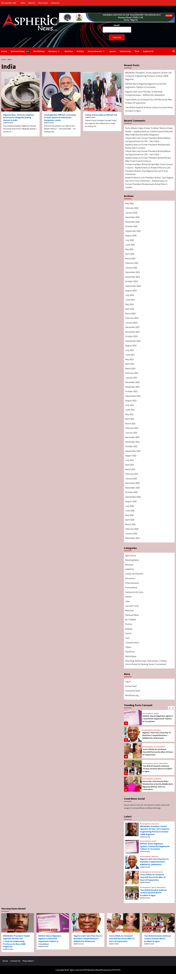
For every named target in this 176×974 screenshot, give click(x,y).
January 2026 (131, 212)
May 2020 (129, 515)
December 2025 (132, 217)
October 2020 (131, 492)
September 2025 (133, 231)
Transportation (132, 642)
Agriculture (130, 555)
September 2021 (133, 451)
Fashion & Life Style (134, 592)
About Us (31, 3)
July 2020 (129, 506)
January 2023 (131, 377)
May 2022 (129, 414)
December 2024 (132, 272)
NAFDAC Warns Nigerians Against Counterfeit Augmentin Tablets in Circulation (145, 85)
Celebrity (129, 569)
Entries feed (131, 686)
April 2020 (129, 519)
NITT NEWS (130, 619)
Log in (128, 681)
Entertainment (95, 51)
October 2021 (131, 446)
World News (39, 51)
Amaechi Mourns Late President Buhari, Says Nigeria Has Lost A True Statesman (147, 171)
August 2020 (130, 501)
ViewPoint (130, 651)
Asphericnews (8, 123)
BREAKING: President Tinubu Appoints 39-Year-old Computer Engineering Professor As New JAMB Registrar (148, 76)
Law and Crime (132, 605)
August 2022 (130, 400)
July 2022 (129, 405)
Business (52, 51)
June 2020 (130, 510)
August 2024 (130, 290)
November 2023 (132, 331)
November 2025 (132, 221)
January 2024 (131, 322)
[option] (149, 718)
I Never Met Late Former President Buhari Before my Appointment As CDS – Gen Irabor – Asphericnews (147, 141)
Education (130, 578)
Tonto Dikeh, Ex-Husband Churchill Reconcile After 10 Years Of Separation (148, 101)
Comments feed (132, 690)
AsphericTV (148, 51)
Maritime (69, 51)
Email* (117, 25)
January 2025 (131, 267)
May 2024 (129, 304)
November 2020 (132, 487)
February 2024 (131, 318)
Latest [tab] (128, 816)
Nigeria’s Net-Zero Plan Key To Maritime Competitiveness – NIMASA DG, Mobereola (145, 93)
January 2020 (131, 533)
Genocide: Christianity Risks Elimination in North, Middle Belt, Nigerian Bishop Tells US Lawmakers (157, 785)
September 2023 (133, 341)
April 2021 (129, 464)
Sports (113, 51)
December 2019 (132, 538)
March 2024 (130, 313)
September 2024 (133, 286)
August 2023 (130, 345)
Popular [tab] (137, 816)
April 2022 (129, 418)
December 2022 (132, 382)
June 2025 (130, 244)
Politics (80, 51)
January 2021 (131, 478)
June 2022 (130, 409)
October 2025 (131, 226)
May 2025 (129, 249)
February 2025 (131, 263)
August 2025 (130, 235)
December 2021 (132, 437)
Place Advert (43, 3)
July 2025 (129, 240)
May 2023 (129, 359)
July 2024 (129, 295)
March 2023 (130, 368)
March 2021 (130, 469)
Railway (128, 628)
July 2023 (129, 350)
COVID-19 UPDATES (134, 573)
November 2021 (132, 441)
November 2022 (132, 386)
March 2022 (130, 423)
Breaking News (132, 560)
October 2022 (131, 391)
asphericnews (90, 117)
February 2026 (131, 208)
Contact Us (55, 3)
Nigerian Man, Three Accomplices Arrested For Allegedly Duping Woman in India (18, 118)
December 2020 (132, 483)
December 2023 (132, 327)
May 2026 (129, 203)
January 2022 (131, 432)
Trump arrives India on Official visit (101, 115)
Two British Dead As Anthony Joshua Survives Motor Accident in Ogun (149, 109)
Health (128, 596)
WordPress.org (132, 695)
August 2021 (130, 455)
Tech (137, 51)
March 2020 (130, 524)
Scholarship (125, 51)
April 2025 (129, 253)
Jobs (127, 601)
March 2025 (130, 258)
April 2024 (129, 308)
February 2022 (131, 428)
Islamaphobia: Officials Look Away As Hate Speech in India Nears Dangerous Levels (60, 118)
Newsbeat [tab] (149, 816)
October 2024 (131, 281)
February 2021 (131, 473)
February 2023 (131, 373)
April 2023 (129, 363)
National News (20, 51)
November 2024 (132, 276)
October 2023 (131, 336)
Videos (128, 647)
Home (23, 3)
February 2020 (131, 528)
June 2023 (130, 354)
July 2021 (129, 460)
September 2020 (133, 496)
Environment (131, 587)
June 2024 (130, 299)
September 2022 (133, 396)
